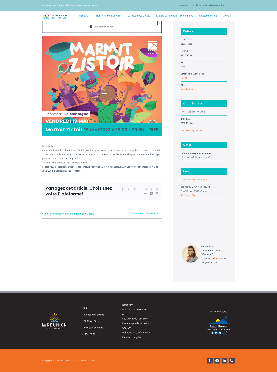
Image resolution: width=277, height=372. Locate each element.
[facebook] (210, 361)
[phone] (232, 361)
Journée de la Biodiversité (145, 213)
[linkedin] (224, 361)
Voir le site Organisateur (192, 130)
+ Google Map (189, 195)
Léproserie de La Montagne (194, 179)
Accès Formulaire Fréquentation (208, 5)
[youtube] (217, 361)
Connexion (182, 5)
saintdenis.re (187, 89)
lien (216, 258)
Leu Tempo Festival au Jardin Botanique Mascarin (70, 213)
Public (184, 77)
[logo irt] (55, 12)
